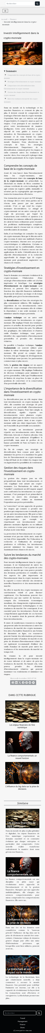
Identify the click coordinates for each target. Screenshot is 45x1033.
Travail (22, 1018)
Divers (22, 1027)
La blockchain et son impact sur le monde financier (19, 972)
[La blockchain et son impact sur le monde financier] (22, 964)
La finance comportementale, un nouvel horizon (22, 757)
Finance (13, 19)
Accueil (4, 19)
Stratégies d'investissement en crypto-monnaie (24, 82)
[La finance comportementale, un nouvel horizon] (22, 742)
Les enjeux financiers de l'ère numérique (22, 726)
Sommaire (11, 71)
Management (22, 1021)
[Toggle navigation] (5, 11)
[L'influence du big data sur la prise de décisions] (22, 773)
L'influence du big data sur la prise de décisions (22, 787)
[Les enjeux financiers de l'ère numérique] (22, 711)
